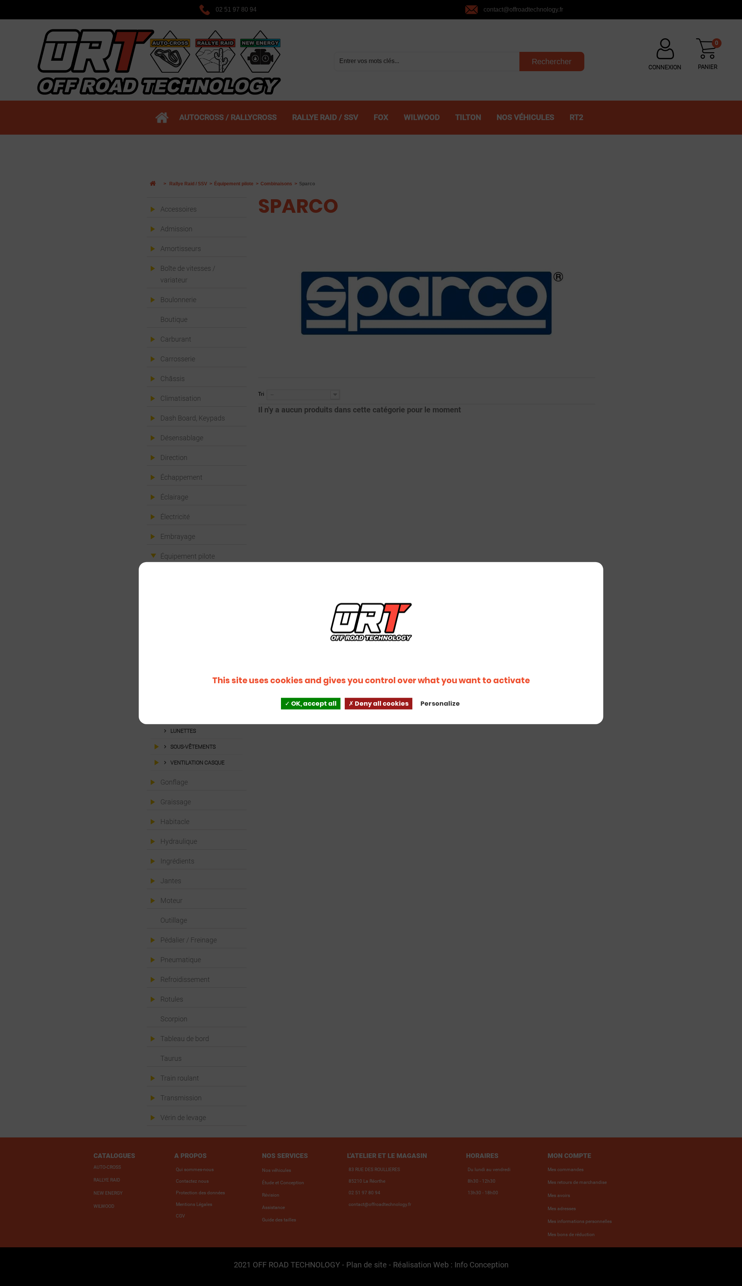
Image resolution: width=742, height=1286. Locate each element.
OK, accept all (313, 703)
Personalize (440, 703)
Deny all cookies (381, 703)
